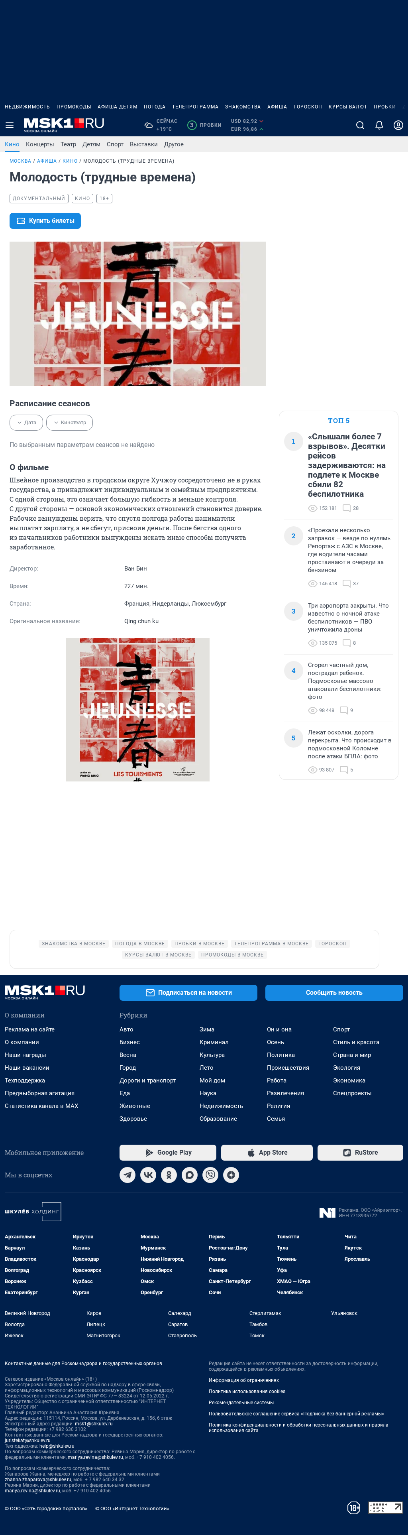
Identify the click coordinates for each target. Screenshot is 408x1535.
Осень (275, 1042)
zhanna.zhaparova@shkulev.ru (38, 1479)
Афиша (277, 107)
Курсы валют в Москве (158, 955)
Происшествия (288, 1067)
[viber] (210, 1175)
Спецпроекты (352, 1093)
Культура (212, 1055)
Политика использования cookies (247, 1391)
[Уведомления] (379, 125)
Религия (278, 1106)
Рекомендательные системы (241, 1402)
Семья (276, 1118)
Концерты (40, 144)
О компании (22, 1042)
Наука (208, 1093)
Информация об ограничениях (244, 1380)
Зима (207, 1029)
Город (128, 1067)
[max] (190, 1175)
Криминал (214, 1042)
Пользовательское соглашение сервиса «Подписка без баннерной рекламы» (296, 1414)
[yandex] (231, 1175)
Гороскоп (308, 107)
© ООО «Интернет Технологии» (132, 1508)
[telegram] (127, 1175)
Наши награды (25, 1055)
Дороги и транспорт (148, 1080)
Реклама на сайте (30, 1029)
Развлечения (285, 1093)
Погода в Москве (140, 944)
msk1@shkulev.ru (94, 1424)
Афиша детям (117, 107)
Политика (281, 1055)
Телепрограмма (195, 107)
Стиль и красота (356, 1042)
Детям (91, 144)
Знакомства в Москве (74, 944)
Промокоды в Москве (232, 955)
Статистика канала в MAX (41, 1106)
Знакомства (243, 107)
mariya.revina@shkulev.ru (95, 1457)
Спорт (115, 144)
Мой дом (212, 1080)
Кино (12, 144)
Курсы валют (348, 107)
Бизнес (130, 1042)
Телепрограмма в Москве (271, 944)
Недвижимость (27, 107)
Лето (207, 1067)
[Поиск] (360, 125)
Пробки (385, 107)
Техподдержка (25, 1080)
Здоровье (133, 1118)
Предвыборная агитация (40, 1093)
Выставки (144, 144)
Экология (346, 1067)
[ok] (169, 1175)
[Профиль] (398, 125)
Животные (135, 1106)
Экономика (349, 1080)
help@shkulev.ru (57, 1446)
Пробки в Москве (200, 944)
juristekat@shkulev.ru (28, 1440)
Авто (126, 1029)
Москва (20, 161)
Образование (218, 1118)
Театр (68, 144)
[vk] (148, 1175)
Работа (276, 1080)
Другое (174, 144)
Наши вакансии (27, 1067)
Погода (155, 107)
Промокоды (74, 107)
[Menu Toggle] (9, 125)
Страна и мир (352, 1055)
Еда (125, 1093)
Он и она (279, 1029)
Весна (128, 1055)
